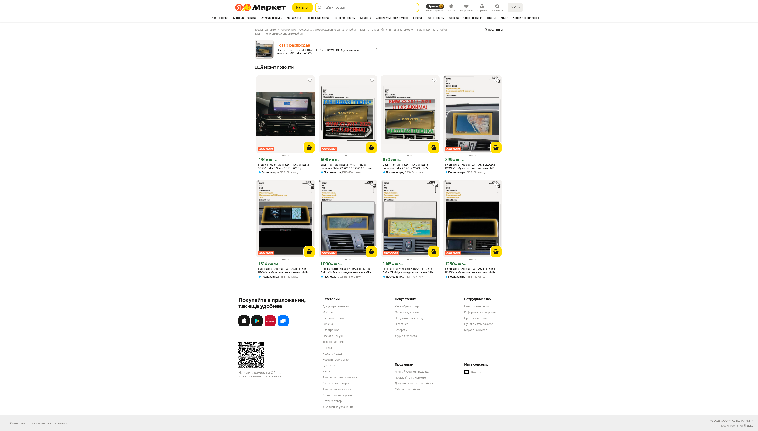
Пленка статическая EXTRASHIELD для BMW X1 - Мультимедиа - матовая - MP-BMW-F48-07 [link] (283, 270)
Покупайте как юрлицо (409, 318)
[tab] (219, 18)
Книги (326, 371)
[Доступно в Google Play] (257, 325)
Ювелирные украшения (338, 407)
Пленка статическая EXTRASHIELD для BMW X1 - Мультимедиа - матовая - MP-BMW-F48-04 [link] (346, 270)
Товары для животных (337, 389)
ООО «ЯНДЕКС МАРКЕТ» (737, 420)
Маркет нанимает (475, 330)
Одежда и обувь (333, 336)
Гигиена (328, 324)
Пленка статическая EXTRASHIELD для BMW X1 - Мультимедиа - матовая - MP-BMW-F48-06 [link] (470, 270)
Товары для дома (333, 341)
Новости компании (476, 306)
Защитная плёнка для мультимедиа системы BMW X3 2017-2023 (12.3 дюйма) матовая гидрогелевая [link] (347, 166)
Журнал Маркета (406, 336)
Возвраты (401, 330)
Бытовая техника (333, 318)
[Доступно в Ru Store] (283, 325)
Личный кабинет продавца (412, 371)
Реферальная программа (480, 312)
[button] (492, 372)
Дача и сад (329, 365)
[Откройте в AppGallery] (270, 325)
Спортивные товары (336, 383)
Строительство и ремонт (339, 395)
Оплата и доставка (407, 312)
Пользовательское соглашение (50, 423)
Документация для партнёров (414, 383)
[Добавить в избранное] (310, 80)
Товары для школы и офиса (340, 377)
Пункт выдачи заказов (478, 324)
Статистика (17, 423)
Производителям (475, 318)
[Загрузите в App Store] (244, 325)
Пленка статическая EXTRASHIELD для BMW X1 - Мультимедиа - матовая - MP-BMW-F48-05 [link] (408, 270)
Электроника (331, 330)
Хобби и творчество (336, 359)
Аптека (327, 347)
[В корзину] (309, 147)
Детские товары (333, 401)
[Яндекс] (748, 425)
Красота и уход (332, 353)
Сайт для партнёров (407, 389)
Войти (515, 7)
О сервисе (401, 324)
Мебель (328, 312)
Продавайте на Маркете (410, 377)
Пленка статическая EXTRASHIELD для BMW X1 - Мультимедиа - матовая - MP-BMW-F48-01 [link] (470, 166)
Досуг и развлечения (336, 306)
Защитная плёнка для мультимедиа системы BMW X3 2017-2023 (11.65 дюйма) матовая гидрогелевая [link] (405, 166)
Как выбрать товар (407, 306)
